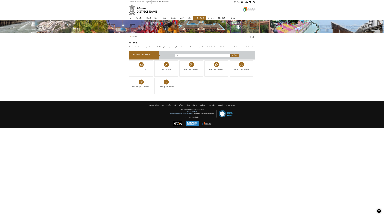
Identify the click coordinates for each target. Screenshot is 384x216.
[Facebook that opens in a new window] (250, 37)
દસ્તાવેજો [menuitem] (173, 18)
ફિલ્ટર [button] (235, 55)
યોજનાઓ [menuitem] (211, 18)
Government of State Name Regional (140, 2)
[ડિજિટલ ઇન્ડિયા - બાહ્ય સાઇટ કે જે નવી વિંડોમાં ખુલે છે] (246, 14)
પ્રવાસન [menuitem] (164, 18)
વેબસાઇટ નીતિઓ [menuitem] (154, 105)
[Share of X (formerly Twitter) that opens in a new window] (253, 37)
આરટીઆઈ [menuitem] (232, 18)
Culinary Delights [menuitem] (191, 105)
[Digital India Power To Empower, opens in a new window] (206, 124)
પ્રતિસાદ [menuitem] (180, 105)
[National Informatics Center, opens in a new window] (192, 124)
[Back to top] (379, 211)
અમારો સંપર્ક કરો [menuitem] (171, 105)
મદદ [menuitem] (162, 105)
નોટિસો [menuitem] (189, 18)
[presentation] (202, 55)
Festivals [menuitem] (220, 105)
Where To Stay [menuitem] (230, 105)
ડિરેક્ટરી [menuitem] (148, 18)
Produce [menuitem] (202, 105)
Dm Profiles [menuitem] (211, 105)
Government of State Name (160, 2)
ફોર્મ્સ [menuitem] (181, 18)
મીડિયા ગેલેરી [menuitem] (221, 18)
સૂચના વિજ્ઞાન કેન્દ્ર (192, 111)
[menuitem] (234, 2)
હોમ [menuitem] (131, 18)
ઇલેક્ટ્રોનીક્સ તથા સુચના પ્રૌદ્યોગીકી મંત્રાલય (182, 113)
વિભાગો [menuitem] (156, 18)
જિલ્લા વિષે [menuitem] (139, 18)
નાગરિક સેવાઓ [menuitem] (199, 18)
